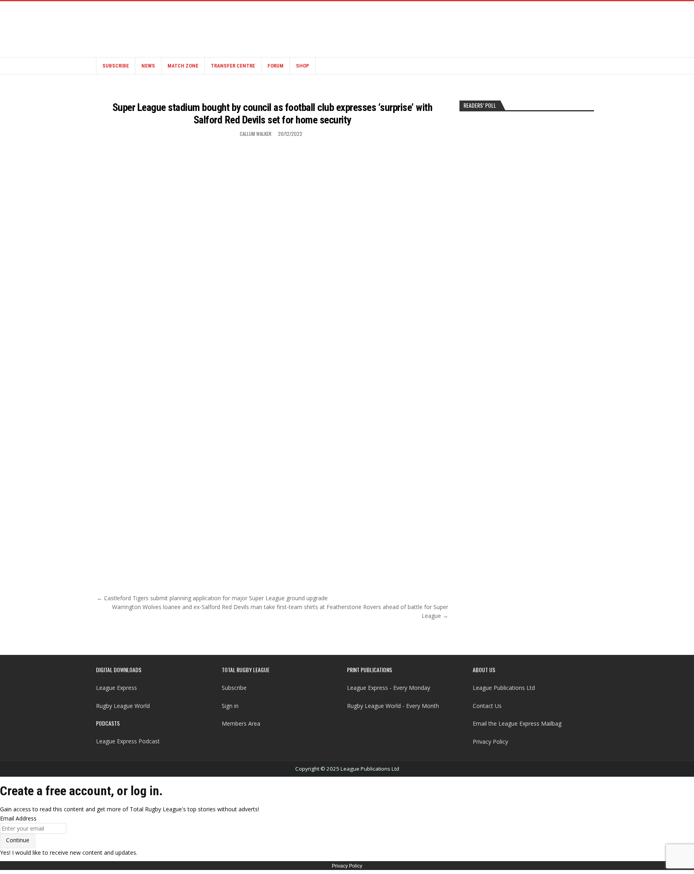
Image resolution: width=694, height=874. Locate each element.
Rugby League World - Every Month (393, 706)
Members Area (241, 723)
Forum (275, 66)
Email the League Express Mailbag (517, 723)
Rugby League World (123, 706)
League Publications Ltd (504, 687)
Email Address (18, 818)
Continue (17, 840)
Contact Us (487, 706)
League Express (116, 687)
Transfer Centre (233, 66)
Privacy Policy (490, 741)
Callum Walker (255, 133)
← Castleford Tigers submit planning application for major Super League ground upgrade (212, 598)
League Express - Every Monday (388, 687)
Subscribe (115, 66)
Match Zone (182, 66)
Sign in (230, 706)
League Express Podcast (128, 741)
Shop (302, 66)
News (148, 66)
